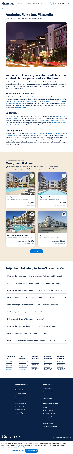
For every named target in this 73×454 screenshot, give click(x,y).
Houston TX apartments (9, 362)
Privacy (45, 407)
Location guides (19, 406)
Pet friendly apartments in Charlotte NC (61, 368)
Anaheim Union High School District (52, 120)
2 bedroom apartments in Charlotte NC (48, 368)
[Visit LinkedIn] (26, 437)
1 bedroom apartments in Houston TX (35, 363)
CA (26, 8)
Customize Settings (18, 450)
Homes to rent (9, 8)
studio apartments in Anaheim (34, 133)
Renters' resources (20, 403)
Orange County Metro (36, 8)
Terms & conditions (48, 410)
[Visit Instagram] (23, 437)
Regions (45, 395)
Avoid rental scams (20, 393)
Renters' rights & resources (50, 417)
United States (19, 8)
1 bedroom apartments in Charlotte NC (35, 368)
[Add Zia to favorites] (64, 214)
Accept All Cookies (31, 450)
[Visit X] (30, 437)
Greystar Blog (19, 413)
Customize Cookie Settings (50, 426)
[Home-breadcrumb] (2, 8)
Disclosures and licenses (50, 403)
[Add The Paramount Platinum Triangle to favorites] (32, 214)
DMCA (44, 420)
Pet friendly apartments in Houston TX (61, 363)
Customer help (19, 397)
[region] (36, 447)
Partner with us (47, 384)
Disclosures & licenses (49, 413)
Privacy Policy (21, 447)
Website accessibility (48, 423)
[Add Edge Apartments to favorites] (64, 176)
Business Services (47, 388)
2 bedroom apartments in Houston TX (48, 363)
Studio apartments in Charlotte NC (23, 366)
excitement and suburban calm (22, 101)
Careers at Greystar (48, 392)
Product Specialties (48, 398)
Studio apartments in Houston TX (23, 362)
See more (8, 369)
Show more (37, 251)
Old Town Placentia (20, 108)
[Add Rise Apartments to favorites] (32, 176)
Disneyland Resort (38, 97)
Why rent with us (20, 409)
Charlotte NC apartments (9, 366)
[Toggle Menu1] (68, 3)
